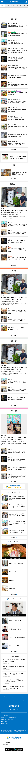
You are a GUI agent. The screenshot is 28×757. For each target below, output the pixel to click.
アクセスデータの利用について (8, 719)
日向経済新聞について (6, 715)
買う (18, 5)
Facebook (12, 709)
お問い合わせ (5, 721)
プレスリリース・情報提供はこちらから (10, 717)
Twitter (16, 709)
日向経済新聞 (14, 2)
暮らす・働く (22, 5)
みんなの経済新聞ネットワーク (14, 738)
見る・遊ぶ (13, 5)
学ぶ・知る (15, 23)
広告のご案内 (5, 723)
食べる (7, 5)
